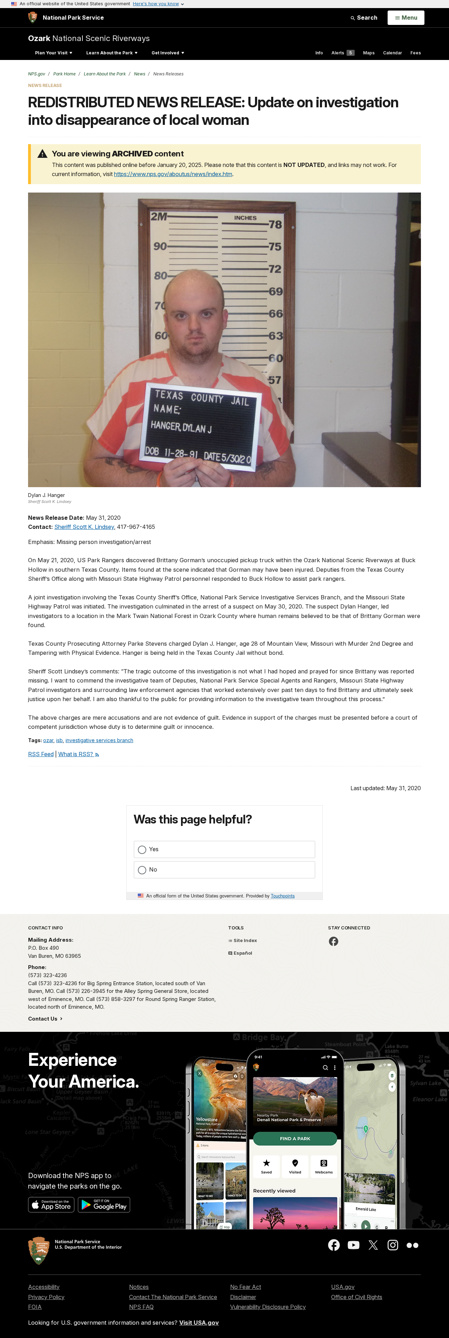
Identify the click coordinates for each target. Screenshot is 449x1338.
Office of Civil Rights (356, 1296)
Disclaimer (243, 1296)
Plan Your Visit (51, 52)
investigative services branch (99, 740)
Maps (369, 52)
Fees (415, 52)
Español (242, 953)
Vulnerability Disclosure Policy (268, 1306)
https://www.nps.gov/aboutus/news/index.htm (173, 173)
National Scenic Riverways (89, 38)
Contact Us (43, 1018)
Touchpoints (283, 895)
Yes (154, 849)
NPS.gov (36, 73)
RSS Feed (41, 754)
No (153, 869)
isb (59, 740)
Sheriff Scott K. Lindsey (84, 526)
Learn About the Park (109, 52)
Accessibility (44, 1286)
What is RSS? (76, 754)
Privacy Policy (46, 1296)
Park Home (64, 73)
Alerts (341, 52)
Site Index (245, 940)
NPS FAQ (141, 1306)
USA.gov (343, 1286)
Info (319, 52)
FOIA (35, 1306)
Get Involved (165, 52)
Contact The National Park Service (173, 1296)
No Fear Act (245, 1286)
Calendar (392, 52)
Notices (139, 1286)
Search (366, 17)
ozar (48, 740)
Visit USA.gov (199, 1322)
